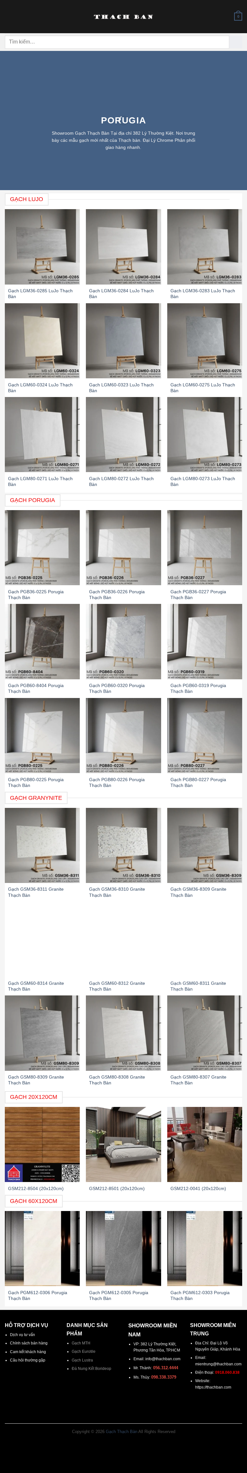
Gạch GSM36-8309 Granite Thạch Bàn (198, 892)
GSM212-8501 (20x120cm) (117, 1188)
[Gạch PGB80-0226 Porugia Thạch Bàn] (123, 735)
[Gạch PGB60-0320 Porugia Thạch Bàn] (123, 641)
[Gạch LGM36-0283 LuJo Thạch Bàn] (204, 246)
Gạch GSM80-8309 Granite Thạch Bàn (36, 1079)
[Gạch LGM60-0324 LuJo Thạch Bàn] (42, 340)
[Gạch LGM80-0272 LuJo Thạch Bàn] (123, 434)
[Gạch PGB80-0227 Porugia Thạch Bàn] (204, 735)
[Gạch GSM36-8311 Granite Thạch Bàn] (42, 845)
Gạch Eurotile (84, 1351)
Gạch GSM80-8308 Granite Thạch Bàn (117, 1079)
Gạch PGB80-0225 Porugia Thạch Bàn (36, 782)
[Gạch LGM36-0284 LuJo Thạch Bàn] (123, 246)
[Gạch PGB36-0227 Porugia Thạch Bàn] (204, 547)
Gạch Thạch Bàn (121, 1431)
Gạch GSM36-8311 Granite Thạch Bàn (36, 892)
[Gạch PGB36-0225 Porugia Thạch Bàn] (42, 547)
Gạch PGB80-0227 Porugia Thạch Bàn (198, 782)
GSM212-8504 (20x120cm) (36, 1188)
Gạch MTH (81, 1343)
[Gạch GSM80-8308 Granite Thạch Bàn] (123, 1033)
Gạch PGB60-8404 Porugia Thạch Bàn (36, 688)
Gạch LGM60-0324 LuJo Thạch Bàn (40, 387)
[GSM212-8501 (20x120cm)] (123, 1144)
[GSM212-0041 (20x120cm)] (204, 1144)
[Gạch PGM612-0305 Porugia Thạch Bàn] (123, 1248)
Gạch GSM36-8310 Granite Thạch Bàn (117, 892)
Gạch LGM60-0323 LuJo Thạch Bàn (121, 387)
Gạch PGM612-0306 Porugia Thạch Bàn (37, 1295)
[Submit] (235, 41)
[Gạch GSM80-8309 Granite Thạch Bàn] (42, 1033)
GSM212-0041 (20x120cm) (198, 1188)
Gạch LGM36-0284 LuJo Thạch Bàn (121, 293)
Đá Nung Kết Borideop (91, 1368)
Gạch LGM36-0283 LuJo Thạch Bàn (202, 293)
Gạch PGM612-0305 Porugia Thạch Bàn (118, 1295)
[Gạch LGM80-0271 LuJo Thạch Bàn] (42, 434)
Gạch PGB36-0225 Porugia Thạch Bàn (36, 594)
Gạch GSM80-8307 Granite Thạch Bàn (198, 1079)
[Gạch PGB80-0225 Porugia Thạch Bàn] (42, 735)
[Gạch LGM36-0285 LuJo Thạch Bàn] (42, 246)
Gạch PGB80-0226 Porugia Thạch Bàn (117, 782)
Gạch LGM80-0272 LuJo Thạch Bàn (121, 481)
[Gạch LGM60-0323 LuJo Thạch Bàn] (123, 340)
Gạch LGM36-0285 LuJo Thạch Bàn (40, 293)
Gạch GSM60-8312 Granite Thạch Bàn (117, 986)
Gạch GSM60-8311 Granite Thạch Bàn (198, 986)
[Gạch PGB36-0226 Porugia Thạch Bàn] (123, 547)
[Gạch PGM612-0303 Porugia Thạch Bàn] (204, 1248)
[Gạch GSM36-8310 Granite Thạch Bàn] (123, 845)
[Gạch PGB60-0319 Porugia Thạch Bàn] (204, 641)
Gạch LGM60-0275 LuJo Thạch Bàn (202, 387)
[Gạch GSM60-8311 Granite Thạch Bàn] (204, 939)
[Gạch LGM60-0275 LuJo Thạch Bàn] (204, 340)
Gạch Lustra (82, 1360)
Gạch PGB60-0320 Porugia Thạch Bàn (117, 688)
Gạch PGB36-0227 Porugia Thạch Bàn (198, 594)
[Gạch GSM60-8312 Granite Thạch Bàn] (123, 939)
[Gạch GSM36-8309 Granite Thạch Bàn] (204, 845)
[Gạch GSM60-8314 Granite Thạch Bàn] (42, 939)
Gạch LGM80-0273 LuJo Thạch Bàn (202, 481)
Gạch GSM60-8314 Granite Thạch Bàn (36, 986)
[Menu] (8, 16)
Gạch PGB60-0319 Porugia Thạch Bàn (198, 688)
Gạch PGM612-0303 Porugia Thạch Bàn (200, 1295)
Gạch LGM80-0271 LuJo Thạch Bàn (40, 481)
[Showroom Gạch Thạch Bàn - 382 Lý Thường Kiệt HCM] (123, 17)
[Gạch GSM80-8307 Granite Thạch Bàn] (204, 1033)
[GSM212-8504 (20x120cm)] (42, 1144)
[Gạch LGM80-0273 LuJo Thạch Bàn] (204, 434)
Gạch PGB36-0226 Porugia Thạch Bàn (117, 594)
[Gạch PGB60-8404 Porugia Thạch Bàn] (42, 641)
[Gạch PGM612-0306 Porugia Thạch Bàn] (42, 1248)
